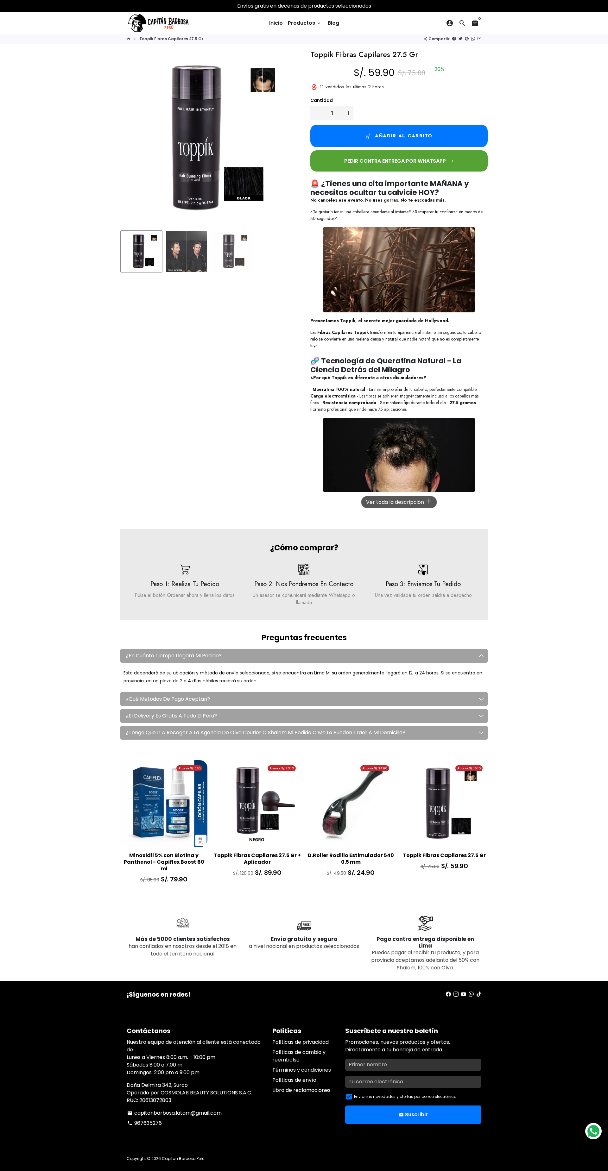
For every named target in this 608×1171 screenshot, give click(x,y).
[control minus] (315, 113)
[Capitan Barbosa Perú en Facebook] (448, 994)
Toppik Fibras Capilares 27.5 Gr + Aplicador (257, 859)
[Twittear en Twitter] (460, 38)
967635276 (144, 1123)
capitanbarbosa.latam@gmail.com (174, 1113)
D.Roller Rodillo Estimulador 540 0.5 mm (351, 859)
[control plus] (349, 113)
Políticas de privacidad (300, 1042)
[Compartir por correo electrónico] (479, 38)
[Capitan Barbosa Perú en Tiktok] (478, 994)
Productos (304, 23)
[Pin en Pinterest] (467, 38)
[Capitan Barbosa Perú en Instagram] (456, 994)
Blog (333, 23)
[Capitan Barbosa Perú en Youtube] (463, 994)
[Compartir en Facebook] (454, 38)
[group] (141, 251)
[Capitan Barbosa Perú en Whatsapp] (471, 994)
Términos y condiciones (301, 1070)
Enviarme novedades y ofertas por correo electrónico (405, 1096)
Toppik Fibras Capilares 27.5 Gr (171, 38)
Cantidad (321, 100)
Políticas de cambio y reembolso (299, 1056)
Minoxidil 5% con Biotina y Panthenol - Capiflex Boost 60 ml (164, 862)
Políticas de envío (294, 1080)
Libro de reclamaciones (301, 1090)
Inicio (276, 23)
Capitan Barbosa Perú (183, 1158)
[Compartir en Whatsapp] (473, 38)
